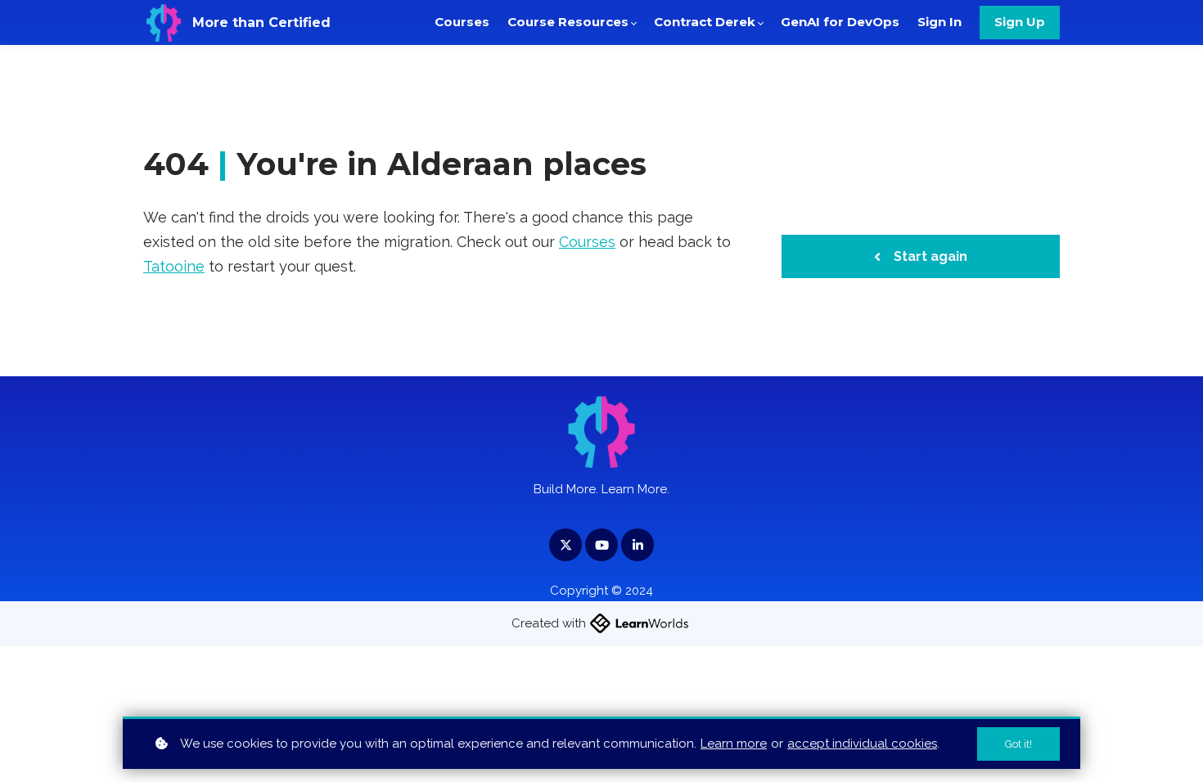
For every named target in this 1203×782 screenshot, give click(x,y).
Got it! (1018, 744)
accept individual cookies (862, 743)
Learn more (734, 743)
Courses (587, 241)
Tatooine (174, 266)
